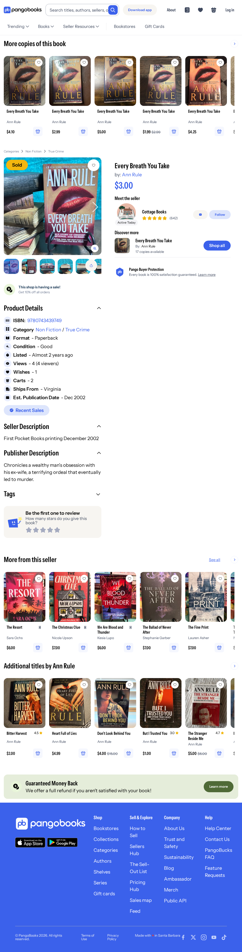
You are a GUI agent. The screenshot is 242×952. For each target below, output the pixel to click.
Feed (135, 911)
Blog (169, 868)
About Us (174, 828)
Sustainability (179, 857)
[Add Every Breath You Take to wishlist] (93, 165)
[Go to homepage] (23, 10)
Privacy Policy (113, 937)
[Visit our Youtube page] (214, 937)
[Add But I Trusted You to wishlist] (175, 684)
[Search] (113, 10)
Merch (171, 890)
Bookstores (124, 26)
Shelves (102, 872)
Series (100, 883)
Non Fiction (34, 151)
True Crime (56, 151)
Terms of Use (87, 937)
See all (214, 560)
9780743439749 (44, 320)
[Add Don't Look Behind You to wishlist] (129, 684)
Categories (11, 151)
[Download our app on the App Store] (30, 842)
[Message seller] (200, 214)
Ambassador (178, 879)
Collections (106, 839)
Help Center (218, 828)
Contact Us (217, 839)
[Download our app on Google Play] (62, 842)
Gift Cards (154, 26)
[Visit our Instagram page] (204, 937)
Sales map (141, 900)
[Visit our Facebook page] (183, 937)
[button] (52, 309)
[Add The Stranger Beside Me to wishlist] (220, 684)
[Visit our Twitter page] (193, 937)
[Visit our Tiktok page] (224, 937)
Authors (102, 861)
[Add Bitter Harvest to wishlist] (39, 684)
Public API (175, 901)
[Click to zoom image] (52, 206)
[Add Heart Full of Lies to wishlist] (84, 684)
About (171, 9)
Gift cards (104, 893)
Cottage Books (154, 212)
